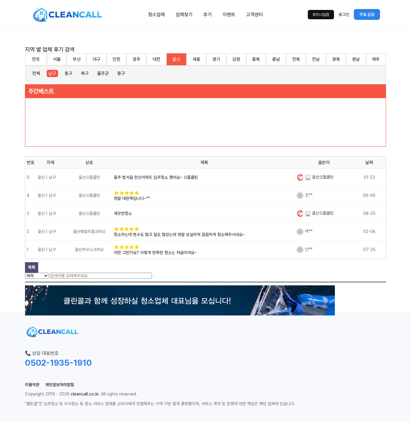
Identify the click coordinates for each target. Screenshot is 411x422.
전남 (316, 59)
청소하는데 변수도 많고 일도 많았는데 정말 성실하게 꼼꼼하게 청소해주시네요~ (179, 234)
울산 (176, 59)
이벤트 (229, 14)
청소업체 (156, 14)
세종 (196, 59)
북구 (85, 73)
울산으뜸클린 (322, 177)
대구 (96, 59)
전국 (36, 59)
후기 (207, 14)
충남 (276, 59)
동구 (69, 73)
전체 (36, 73)
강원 (236, 59)
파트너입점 (321, 14)
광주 (137, 59)
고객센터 (254, 14)
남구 (52, 73)
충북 (256, 59)
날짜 (369, 162)
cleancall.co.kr (85, 394)
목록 (31, 267)
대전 (156, 59)
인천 (116, 59)
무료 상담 (367, 14)
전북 (296, 59)
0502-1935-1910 (58, 363)
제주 (376, 59)
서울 (57, 59)
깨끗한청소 (123, 213)
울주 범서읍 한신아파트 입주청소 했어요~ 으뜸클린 (156, 177)
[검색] (153, 275)
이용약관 (32, 384)
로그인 (343, 14)
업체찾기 (184, 14)
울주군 (103, 73)
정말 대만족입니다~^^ (132, 198)
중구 (121, 73)
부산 (77, 59)
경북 (336, 59)
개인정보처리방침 (59, 384)
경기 (216, 59)
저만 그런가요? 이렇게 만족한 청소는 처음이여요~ (155, 252)
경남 (356, 59)
